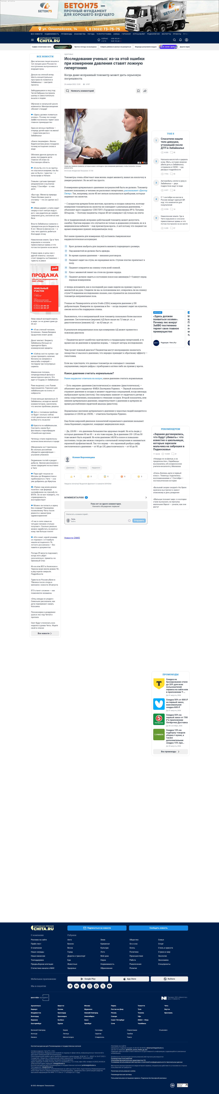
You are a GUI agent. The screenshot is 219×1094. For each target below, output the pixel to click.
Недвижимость (52, 34)
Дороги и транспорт (76, 956)
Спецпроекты (164, 964)
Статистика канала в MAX (42, 968)
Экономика (163, 960)
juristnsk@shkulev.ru (89, 1065)
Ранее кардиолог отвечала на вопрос (83, 378)
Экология (162, 956)
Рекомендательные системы (121, 1074)
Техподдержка (37, 960)
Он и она (133, 944)
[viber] (89, 986)
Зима (103, 940)
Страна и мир (164, 952)
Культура (104, 948)
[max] (96, 986)
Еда (69, 960)
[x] (102, 986)
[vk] (76, 986)
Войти (73, 521)
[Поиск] (174, 39)
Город (70, 952)
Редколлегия (153, 34)
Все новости (37, 34)
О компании (36, 948)
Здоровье (71, 968)
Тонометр (83, 468)
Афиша (116, 34)
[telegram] (69, 986)
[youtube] (109, 986)
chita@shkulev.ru (59, 1063)
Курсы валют (139, 34)
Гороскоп (126, 34)
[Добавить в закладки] (138, 90)
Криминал (105, 944)
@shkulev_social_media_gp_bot (136, 1050)
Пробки (186, 34)
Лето (103, 952)
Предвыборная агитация (42, 964)
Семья (161, 940)
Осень (132, 948)
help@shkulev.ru (47, 1067)
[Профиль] (187, 39)
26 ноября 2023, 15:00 (72, 84)
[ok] (83, 986)
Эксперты (166, 34)
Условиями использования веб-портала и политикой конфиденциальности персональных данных (146, 1062)
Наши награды (37, 952)
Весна (70, 948)
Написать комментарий (82, 91)
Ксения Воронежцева (83, 457)
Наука (103, 960)
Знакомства (80, 34)
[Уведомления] (180, 39)
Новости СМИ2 (72, 537)
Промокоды (66, 34)
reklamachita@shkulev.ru (155, 1048)
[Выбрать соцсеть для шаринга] (145, 90)
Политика (134, 952)
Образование (106, 968)
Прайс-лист (36, 944)
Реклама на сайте (39, 940)
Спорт (160, 944)
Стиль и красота (165, 948)
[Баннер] (62, 47)
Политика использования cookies (123, 1071)
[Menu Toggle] (32, 39)
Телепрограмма (104, 34)
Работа (133, 960)
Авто (69, 940)
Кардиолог (96, 468)
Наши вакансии (38, 956)
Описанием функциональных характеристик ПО (128, 1060)
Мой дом (105, 956)
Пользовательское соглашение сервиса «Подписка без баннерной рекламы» (139, 1078)
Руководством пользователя (121, 1058)
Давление (70, 468)
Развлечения (135, 964)
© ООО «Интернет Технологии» (42, 1086)
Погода (91, 34)
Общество (134, 940)
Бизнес (70, 944)
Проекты (177, 34)
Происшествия (136, 956)
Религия (133, 968)
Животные (72, 964)
